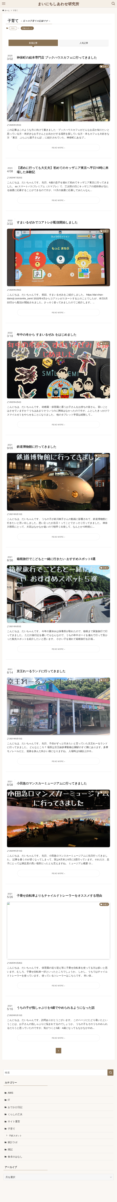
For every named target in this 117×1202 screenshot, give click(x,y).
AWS (10, 1092)
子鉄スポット (27, 28)
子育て (11, 1128)
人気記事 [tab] (84, 42)
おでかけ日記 (15, 1107)
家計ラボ (13, 1142)
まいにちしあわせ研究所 (58, 3)
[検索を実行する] (110, 1072)
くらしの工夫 (15, 1114)
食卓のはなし (15, 1156)
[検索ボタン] (113, 3)
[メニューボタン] (3, 3)
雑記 (10, 1149)
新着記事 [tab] (33, 42)
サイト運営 (14, 1121)
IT (9, 1100)
